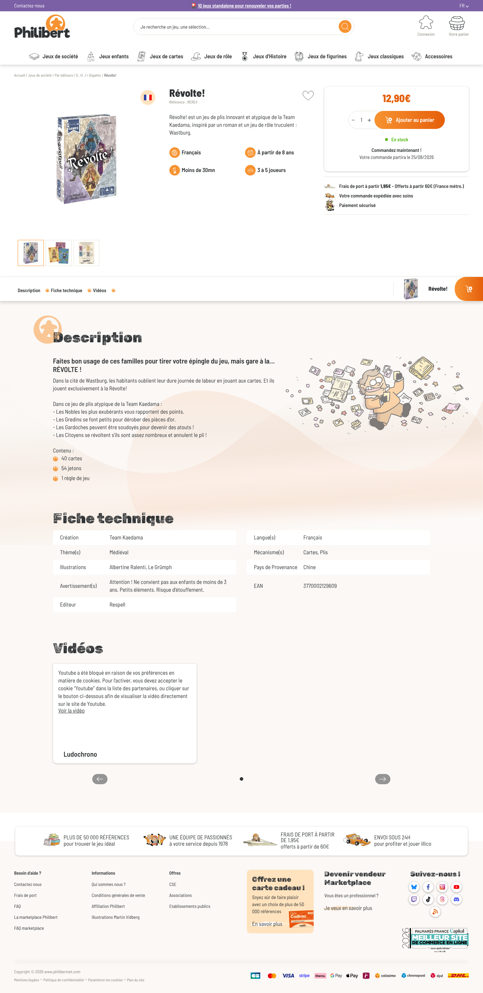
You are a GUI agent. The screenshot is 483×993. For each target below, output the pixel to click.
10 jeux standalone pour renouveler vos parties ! (244, 5)
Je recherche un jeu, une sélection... (174, 26)
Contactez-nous (29, 5)
